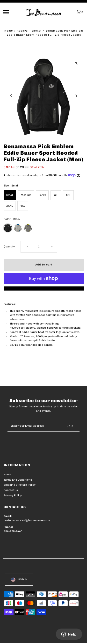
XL (55, 195)
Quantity (9, 246)
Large (42, 195)
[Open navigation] (13, 12)
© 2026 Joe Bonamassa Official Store (29, 634)
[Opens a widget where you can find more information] (69, 635)
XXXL (9, 205)
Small (10, 195)
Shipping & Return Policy (20, 484)
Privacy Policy (13, 495)
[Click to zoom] (76, 63)
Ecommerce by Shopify (19, 638)
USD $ (22, 579)
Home (8, 30)
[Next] (76, 95)
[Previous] (11, 95)
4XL (22, 205)
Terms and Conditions (18, 479)
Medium (26, 195)
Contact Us (11, 490)
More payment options (44, 288)
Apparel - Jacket (29, 30)
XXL (68, 195)
